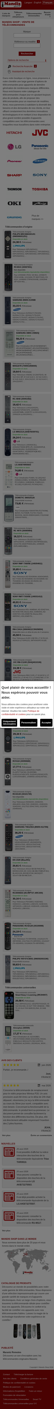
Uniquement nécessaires (9, 722)
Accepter (46, 722)
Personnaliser (28, 722)
